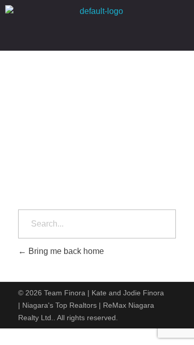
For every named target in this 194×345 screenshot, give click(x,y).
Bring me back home (65, 251)
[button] (97, 37)
